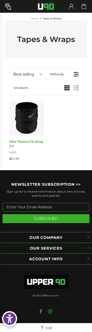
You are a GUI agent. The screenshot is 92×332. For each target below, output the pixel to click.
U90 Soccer (46, 6)
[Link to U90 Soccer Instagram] (50, 311)
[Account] (71, 6)
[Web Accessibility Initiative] (9, 318)
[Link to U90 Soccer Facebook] (41, 311)
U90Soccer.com (50, 295)
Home (35, 18)
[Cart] (84, 6)
